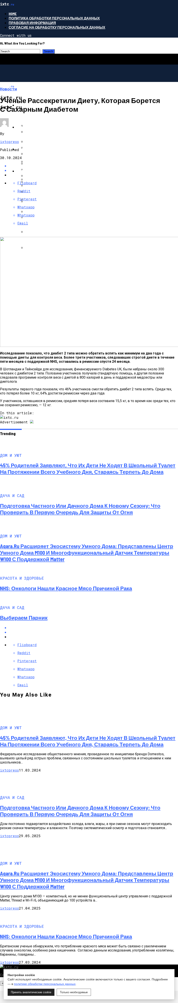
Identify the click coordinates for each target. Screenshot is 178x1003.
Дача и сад (27, 127)
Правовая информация (32, 23)
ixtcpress (9, 141)
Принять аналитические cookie (31, 992)
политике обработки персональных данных (45, 984)
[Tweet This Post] (93, 632)
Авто (21, 149)
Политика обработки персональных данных (54, 18)
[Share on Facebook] (93, 165)
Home (13, 14)
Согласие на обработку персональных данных (57, 27)
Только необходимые (74, 992)
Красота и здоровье (36, 171)
